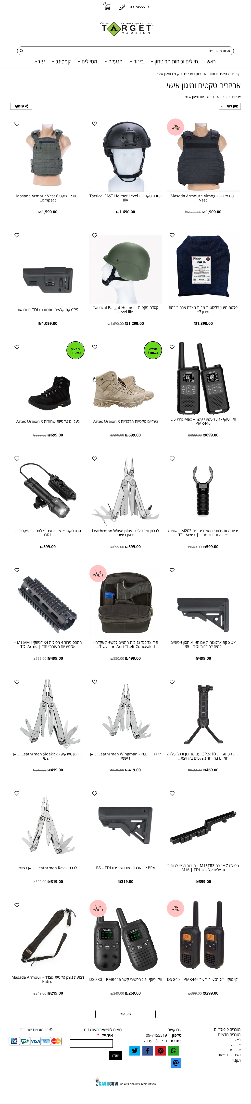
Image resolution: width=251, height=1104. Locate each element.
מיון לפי (232, 106)
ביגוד (138, 61)
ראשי (210, 61)
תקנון (236, 1060)
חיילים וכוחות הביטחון (175, 61)
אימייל (105, 1035)
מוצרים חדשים (229, 1034)
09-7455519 (156, 1035)
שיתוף (20, 106)
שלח (115, 1055)
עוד (41, 61)
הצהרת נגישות (229, 1054)
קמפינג (63, 61)
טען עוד (125, 1014)
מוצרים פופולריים (227, 1029)
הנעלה (115, 61)
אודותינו (234, 1050)
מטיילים (88, 61)
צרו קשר (234, 1044)
